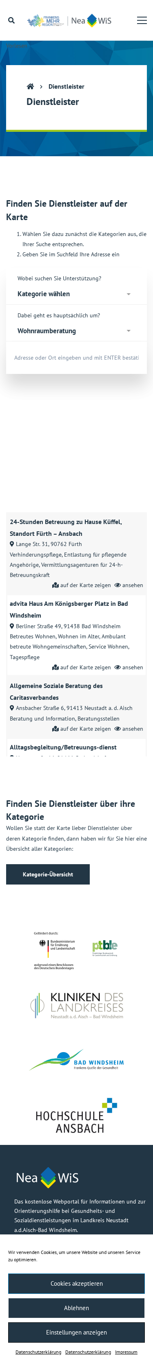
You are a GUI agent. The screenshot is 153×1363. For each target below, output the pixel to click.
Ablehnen (76, 1308)
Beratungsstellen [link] (99, 718)
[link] (72, 20)
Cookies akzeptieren (77, 1283)
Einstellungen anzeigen (76, 1332)
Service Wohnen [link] (108, 646)
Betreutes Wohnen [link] (32, 636)
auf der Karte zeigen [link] (85, 585)
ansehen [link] (132, 585)
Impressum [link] (126, 1352)
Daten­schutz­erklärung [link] (38, 1352)
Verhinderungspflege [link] (36, 554)
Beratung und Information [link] (42, 718)
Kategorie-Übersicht (48, 874)
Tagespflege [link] (25, 657)
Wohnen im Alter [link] (78, 636)
